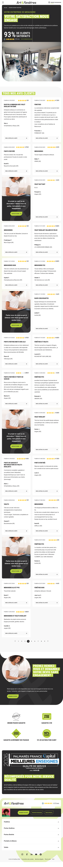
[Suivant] (48, 641)
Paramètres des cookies (27, 859)
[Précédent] (15, 641)
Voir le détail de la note (26, 39)
